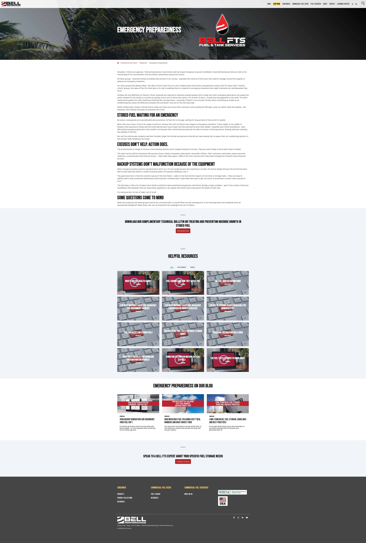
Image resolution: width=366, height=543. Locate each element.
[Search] (356, 4)
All (172, 267)
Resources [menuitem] (121, 502)
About (325, 4)
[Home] (118, 63)
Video (192, 267)
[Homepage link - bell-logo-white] (131, 522)
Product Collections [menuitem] (124, 498)
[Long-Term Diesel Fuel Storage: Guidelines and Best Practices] (228, 403)
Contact (332, 4)
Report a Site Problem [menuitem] (133, 525)
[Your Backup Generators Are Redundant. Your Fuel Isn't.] (138, 403)
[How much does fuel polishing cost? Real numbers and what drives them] (183, 403)
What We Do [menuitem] (188, 494)
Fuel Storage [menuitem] (155, 494)
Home (269, 4)
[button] (234, 517)
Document (181, 267)
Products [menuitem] (120, 494)
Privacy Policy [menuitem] (121, 525)
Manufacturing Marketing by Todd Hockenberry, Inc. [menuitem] (157, 525)
